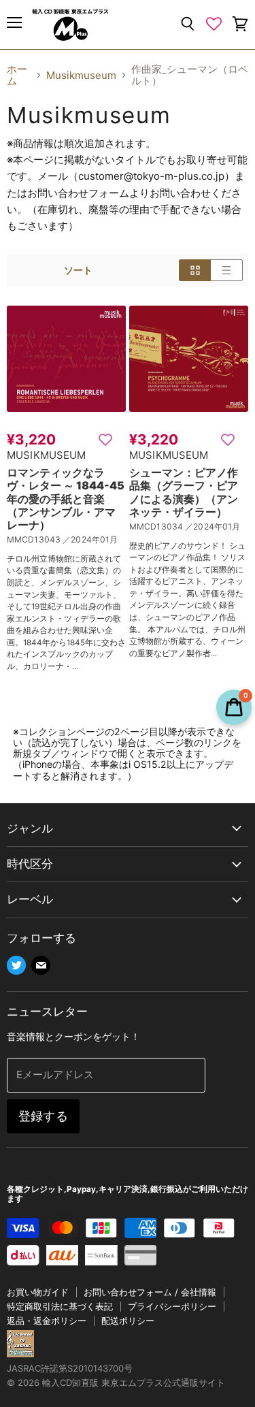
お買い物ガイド (38, 1292)
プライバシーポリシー (172, 1306)
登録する (43, 1116)
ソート (78, 270)
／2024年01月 (90, 539)
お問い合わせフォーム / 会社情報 (150, 1292)
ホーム (17, 75)
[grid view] (195, 270)
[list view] (227, 270)
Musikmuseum (81, 75)
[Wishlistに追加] (105, 439)
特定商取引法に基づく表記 (60, 1306)
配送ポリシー (127, 1320)
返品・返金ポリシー (46, 1320)
